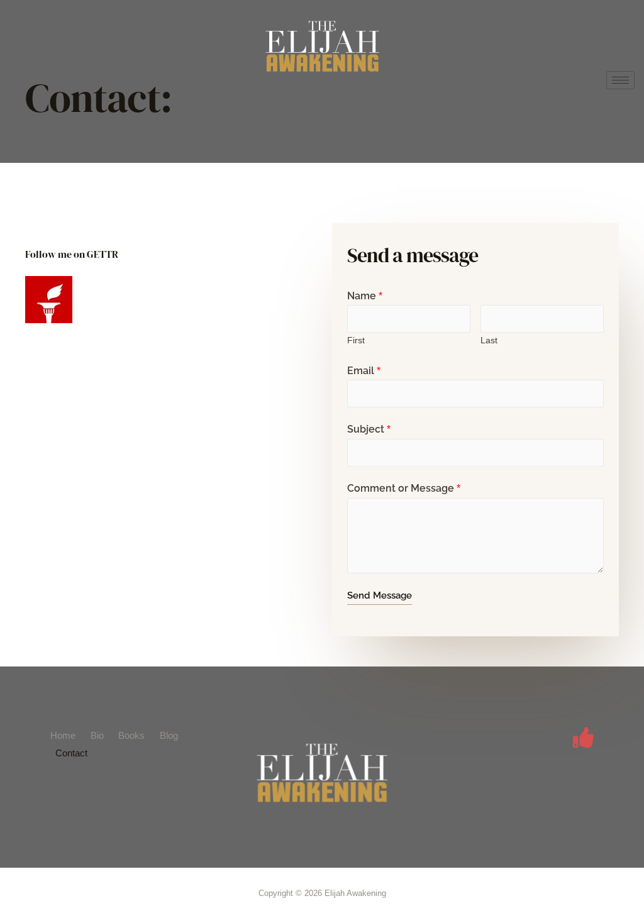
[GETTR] (583, 737)
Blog (169, 735)
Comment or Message (403, 488)
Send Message (379, 595)
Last (488, 340)
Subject (369, 429)
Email (363, 371)
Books (131, 735)
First (356, 340)
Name (364, 296)
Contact (71, 753)
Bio (97, 735)
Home (62, 735)
